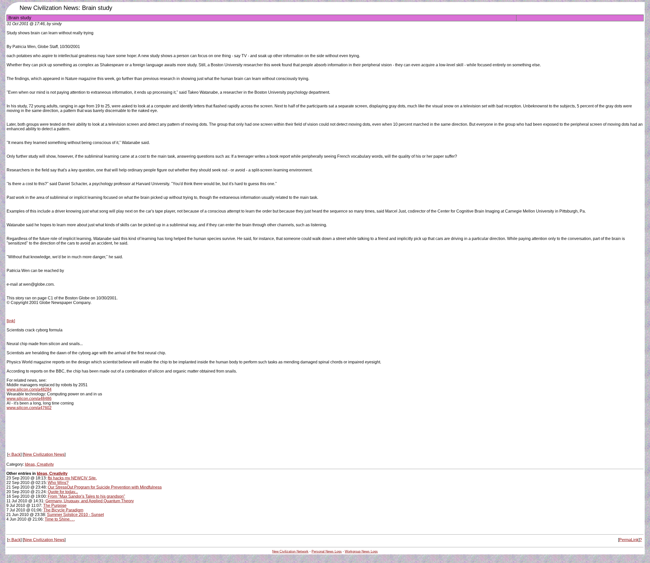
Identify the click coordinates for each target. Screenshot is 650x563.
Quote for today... (63, 492)
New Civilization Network (290, 551)
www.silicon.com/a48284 (29, 389)
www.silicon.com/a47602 (29, 408)
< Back (14, 454)
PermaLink (629, 540)
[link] (11, 321)
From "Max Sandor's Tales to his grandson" (86, 496)
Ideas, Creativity (39, 464)
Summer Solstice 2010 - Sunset (75, 514)
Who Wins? (58, 482)
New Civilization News (44, 454)
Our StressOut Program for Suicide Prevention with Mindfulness (105, 487)
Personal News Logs (327, 551)
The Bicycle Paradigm (63, 510)
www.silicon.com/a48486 (29, 398)
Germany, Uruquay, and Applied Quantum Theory (89, 501)
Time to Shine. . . (60, 519)
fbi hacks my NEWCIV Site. (72, 478)
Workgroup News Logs (361, 551)
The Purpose (55, 505)
